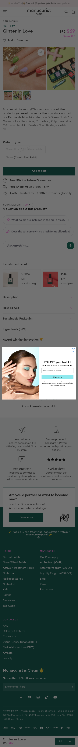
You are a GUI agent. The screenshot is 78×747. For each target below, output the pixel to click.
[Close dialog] (73, 349)
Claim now (57, 377)
